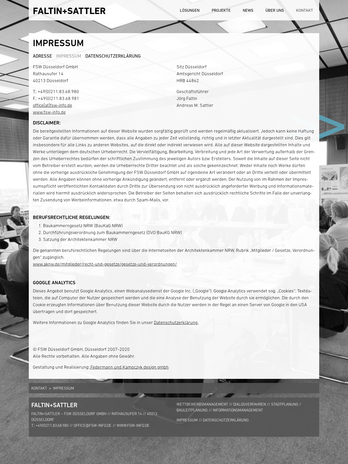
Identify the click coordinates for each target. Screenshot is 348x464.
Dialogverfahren (249, 404)
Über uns (274, 10)
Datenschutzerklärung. (176, 322)
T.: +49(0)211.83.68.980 (50, 425)
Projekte (221, 10)
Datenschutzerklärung (113, 56)
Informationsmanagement (238, 410)
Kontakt (304, 10)
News (248, 10)
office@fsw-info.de (93, 425)
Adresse (42, 56)
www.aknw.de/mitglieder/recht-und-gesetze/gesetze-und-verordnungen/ (105, 264)
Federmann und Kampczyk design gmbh (129, 367)
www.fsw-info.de (49, 112)
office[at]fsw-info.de (52, 105)
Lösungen (189, 10)
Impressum (68, 56)
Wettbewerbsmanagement (202, 404)
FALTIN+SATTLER (69, 10)
